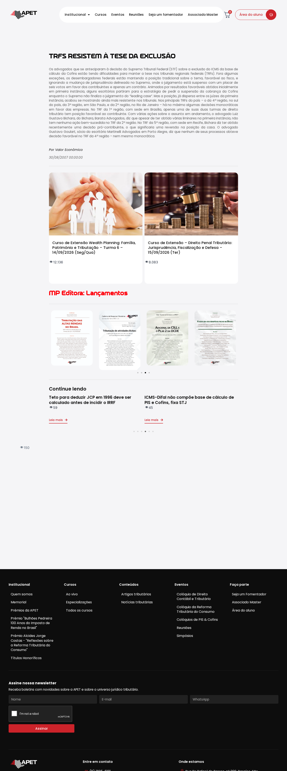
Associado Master (203, 14)
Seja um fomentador (166, 14)
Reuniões (136, 14)
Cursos (101, 14)
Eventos (117, 14)
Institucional (75, 14)
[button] (137, 372)
